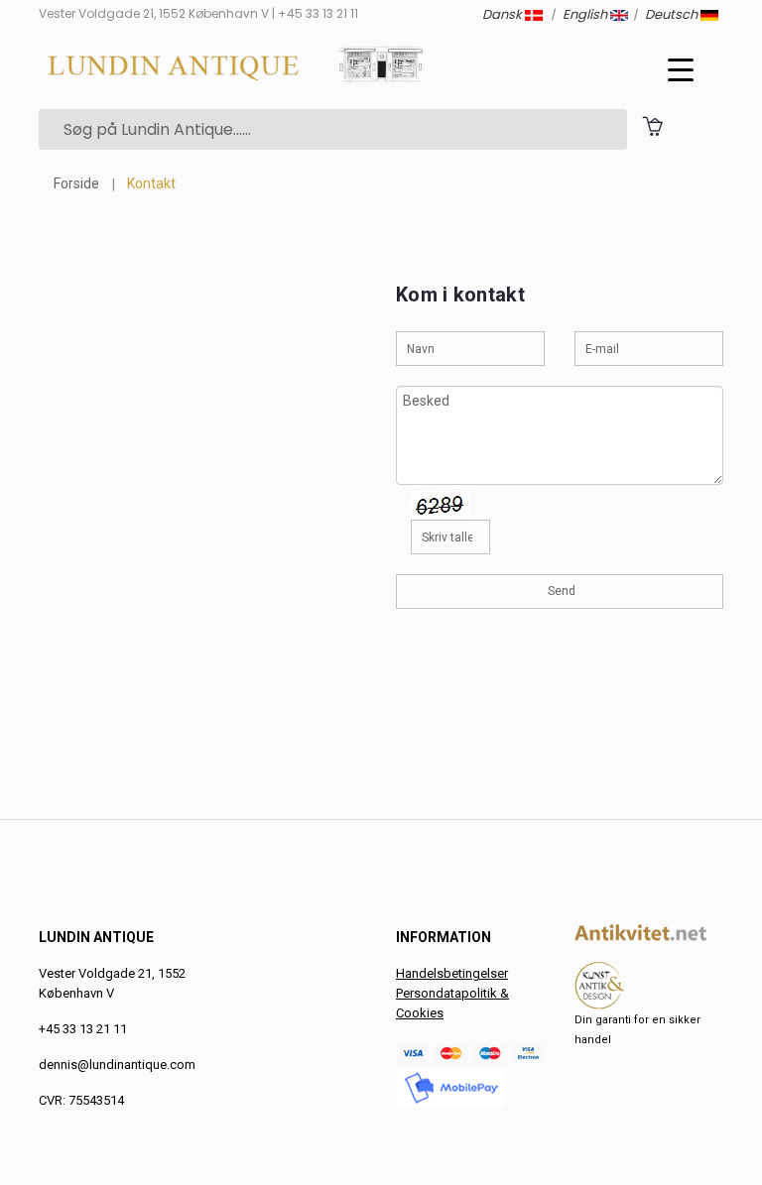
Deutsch (672, 14)
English (586, 14)
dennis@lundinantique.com (117, 1064)
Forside (76, 183)
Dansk (503, 14)
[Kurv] (652, 125)
